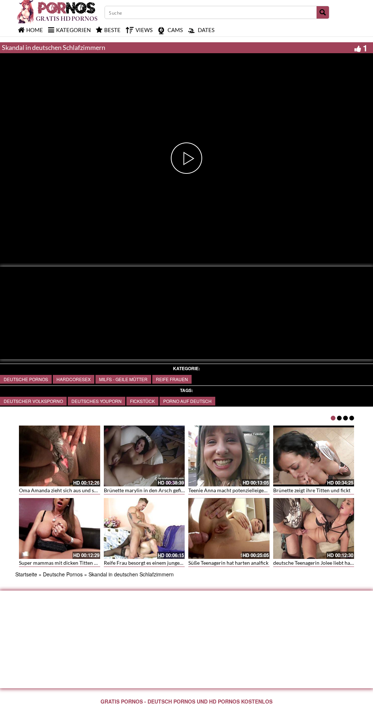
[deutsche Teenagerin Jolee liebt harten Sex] (313, 528)
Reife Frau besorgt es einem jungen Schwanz (153, 563)
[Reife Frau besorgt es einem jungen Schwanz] (144, 528)
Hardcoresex (73, 379)
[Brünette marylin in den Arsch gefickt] (144, 456)
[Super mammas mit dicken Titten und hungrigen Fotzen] (59, 528)
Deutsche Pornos (26, 379)
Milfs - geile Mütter (123, 379)
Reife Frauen (172, 379)
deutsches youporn (96, 401)
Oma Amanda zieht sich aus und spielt (61, 490)
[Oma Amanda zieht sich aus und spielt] (59, 456)
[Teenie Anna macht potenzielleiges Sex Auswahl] (229, 456)
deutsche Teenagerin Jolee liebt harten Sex (320, 563)
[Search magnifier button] (323, 12)
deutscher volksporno (33, 401)
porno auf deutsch (187, 401)
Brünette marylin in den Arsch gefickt (146, 490)
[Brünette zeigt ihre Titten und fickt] (313, 456)
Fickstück (142, 401)
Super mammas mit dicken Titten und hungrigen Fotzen (81, 563)
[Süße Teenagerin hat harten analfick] (229, 528)
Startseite (26, 574)
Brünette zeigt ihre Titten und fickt (311, 490)
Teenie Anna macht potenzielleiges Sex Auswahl (241, 490)
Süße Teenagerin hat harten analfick (228, 563)
